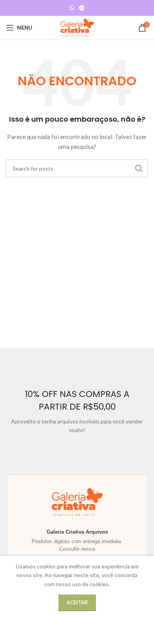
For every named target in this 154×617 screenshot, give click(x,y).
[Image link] (140, 189)
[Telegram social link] (82, 8)
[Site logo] (77, 27)
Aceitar (77, 602)
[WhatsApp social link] (72, 8)
